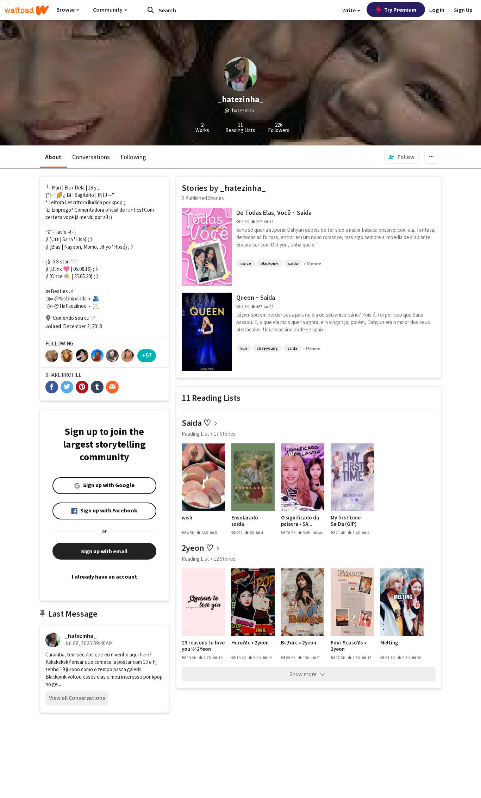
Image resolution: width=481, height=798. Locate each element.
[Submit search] (150, 9)
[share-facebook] (51, 387)
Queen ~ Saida (255, 297)
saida (293, 263)
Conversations (91, 157)
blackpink (270, 263)
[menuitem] (401, 157)
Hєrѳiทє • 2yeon (250, 643)
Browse (66, 9)
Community (108, 9)
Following (133, 157)
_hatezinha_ (80, 635)
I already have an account (104, 576)
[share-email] (112, 387)
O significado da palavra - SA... (300, 521)
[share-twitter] (67, 387)
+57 (147, 355)
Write (349, 10)
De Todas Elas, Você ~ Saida (274, 212)
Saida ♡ (196, 422)
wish (187, 518)
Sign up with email (104, 551)
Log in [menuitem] (436, 9)
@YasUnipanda (70, 298)
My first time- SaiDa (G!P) (347, 521)
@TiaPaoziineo (70, 306)
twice (245, 263)
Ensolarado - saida (246, 521)
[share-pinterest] (82, 387)
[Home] (27, 10)
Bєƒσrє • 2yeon (298, 643)
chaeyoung (267, 348)
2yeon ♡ (198, 547)
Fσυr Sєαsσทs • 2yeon (348, 646)
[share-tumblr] (97, 387)
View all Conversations (77, 697)
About (53, 157)
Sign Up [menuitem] (463, 9)
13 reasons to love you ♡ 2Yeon (203, 646)
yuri (243, 348)
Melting (389, 643)
